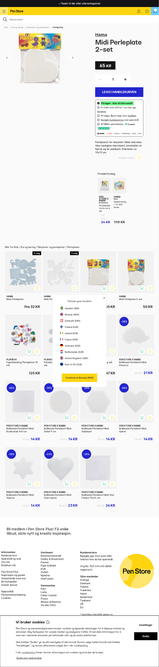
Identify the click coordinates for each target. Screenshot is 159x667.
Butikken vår (8, 565)
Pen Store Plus (9, 571)
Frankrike (85, 590)
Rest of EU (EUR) (73, 364)
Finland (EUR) (71, 327)
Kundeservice (9, 555)
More (101, 179)
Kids (6, 27)
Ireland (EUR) (71, 333)
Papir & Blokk (48, 565)
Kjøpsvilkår (7, 591)
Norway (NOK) (72, 314)
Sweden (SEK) (72, 308)
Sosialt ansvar (9, 584)
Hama (101, 34)
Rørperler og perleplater (38, 27)
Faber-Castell (49, 595)
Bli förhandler (9, 581)
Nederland (86, 597)
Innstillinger (145, 625)
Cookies (6, 598)
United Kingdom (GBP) (76, 358)
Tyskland (85, 600)
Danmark (85, 583)
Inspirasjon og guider (13, 575)
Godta (145, 636)
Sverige (84, 579)
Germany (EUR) (72, 345)
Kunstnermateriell (51, 555)
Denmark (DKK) (72, 320)
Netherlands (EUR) (74, 352)
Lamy (44, 592)
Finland (84, 586)
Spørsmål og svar (11, 558)
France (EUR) (71, 339)
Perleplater (58, 27)
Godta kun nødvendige (29, 658)
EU (81, 607)
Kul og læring (17, 27)
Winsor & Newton (51, 601)
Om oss (5, 562)
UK (81, 603)
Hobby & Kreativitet (52, 559)
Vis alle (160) (48, 605)
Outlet (44, 572)
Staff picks (47, 578)
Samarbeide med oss (13, 578)
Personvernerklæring (13, 594)
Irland (83, 593)
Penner (45, 562)
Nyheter (45, 575)
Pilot (43, 588)
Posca (44, 598)
